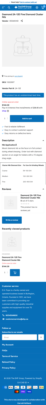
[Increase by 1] (8, 116)
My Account (7, 344)
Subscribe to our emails (12, 332)
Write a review (12, 220)
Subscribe (41, 337)
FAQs (4, 350)
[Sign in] (37, 7)
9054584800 (12, 315)
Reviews (6, 189)
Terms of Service (10, 356)
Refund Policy (8, 362)
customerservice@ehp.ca (17, 319)
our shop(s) (19, 76)
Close (9, 7)
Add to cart (27, 118)
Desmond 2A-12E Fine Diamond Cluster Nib (11, 258)
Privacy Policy (8, 368)
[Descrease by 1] (8, 121)
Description (8, 140)
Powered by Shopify (33, 378)
